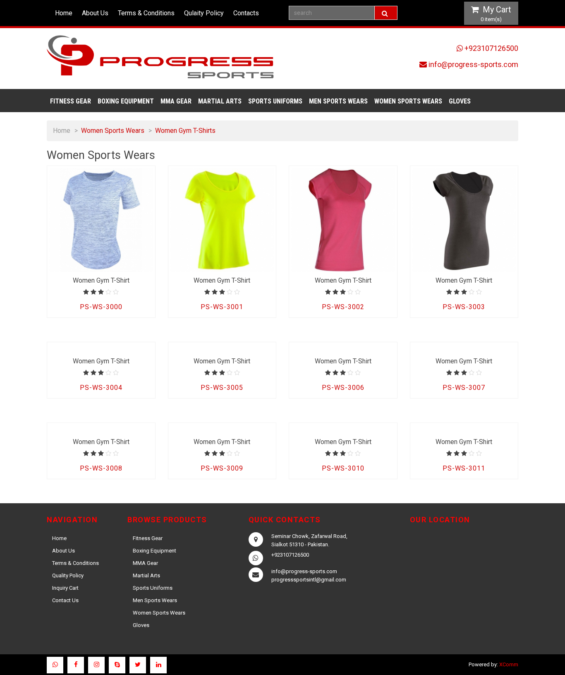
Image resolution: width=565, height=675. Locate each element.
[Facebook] (75, 665)
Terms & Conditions (146, 13)
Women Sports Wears (408, 101)
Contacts (246, 13)
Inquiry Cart (65, 588)
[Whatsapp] (55, 665)
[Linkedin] (158, 665)
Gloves (460, 101)
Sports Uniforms (275, 101)
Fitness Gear (70, 101)
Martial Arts (220, 101)
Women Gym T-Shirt (101, 280)
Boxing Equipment (126, 101)
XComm (508, 664)
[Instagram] (96, 665)
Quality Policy (68, 575)
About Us (95, 13)
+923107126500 (491, 48)
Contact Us (65, 600)
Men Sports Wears (338, 101)
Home (63, 13)
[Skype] (117, 665)
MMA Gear (176, 101)
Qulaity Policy (204, 13)
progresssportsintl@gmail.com (308, 580)
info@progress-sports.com (473, 64)
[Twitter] (137, 665)
